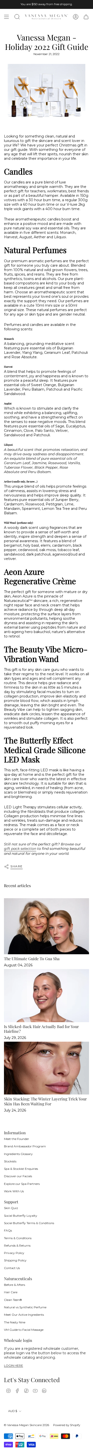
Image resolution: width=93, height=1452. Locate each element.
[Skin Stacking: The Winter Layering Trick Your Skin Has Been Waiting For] (46, 1068)
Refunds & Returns (17, 1245)
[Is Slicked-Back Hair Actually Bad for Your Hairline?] (46, 995)
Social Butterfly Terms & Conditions (29, 1223)
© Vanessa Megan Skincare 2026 (26, 1425)
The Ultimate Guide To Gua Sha (32, 958)
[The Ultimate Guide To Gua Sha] (46, 926)
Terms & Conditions (17, 1238)
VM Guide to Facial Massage (23, 1330)
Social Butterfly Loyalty (20, 1215)
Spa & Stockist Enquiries (21, 1169)
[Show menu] (6, 16)
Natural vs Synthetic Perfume (25, 1307)
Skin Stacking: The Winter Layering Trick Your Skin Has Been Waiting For (45, 1101)
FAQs (8, 1230)
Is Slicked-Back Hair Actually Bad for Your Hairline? (41, 1029)
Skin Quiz (11, 1208)
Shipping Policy (15, 1260)
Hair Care (10, 1292)
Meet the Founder (16, 1139)
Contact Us (12, 1268)
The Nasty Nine (14, 1322)
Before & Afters (14, 1285)
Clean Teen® (13, 1300)
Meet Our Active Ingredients (24, 1314)
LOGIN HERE (13, 1365)
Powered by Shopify (66, 1425)
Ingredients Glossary (18, 1154)
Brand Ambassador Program (25, 1146)
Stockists (10, 1161)
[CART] (86, 16)
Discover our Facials (18, 1176)
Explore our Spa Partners (22, 1184)
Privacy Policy (14, 1253)
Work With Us (14, 1191)
